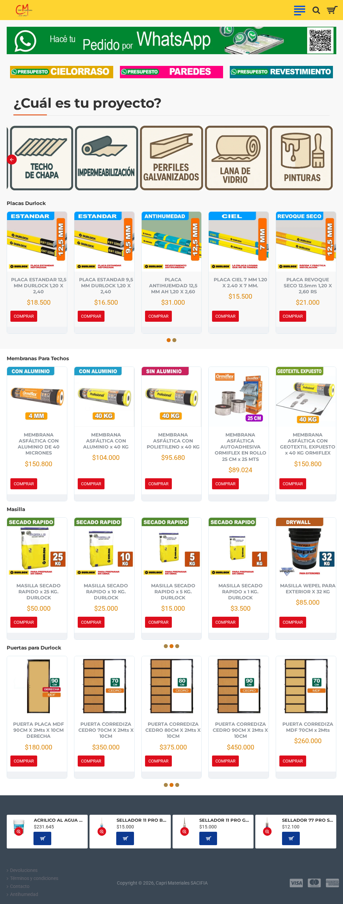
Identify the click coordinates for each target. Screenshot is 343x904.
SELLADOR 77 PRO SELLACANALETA (308, 820)
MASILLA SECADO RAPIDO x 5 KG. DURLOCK (173, 592)
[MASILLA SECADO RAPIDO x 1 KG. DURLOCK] (239, 548)
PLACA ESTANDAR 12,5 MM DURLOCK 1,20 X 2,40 (38, 286)
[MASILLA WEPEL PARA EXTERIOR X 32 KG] (306, 548)
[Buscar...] (314, 10)
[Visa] (296, 883)
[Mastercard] (314, 883)
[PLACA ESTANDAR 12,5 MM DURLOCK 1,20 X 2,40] (37, 242)
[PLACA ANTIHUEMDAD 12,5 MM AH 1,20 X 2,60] (172, 242)
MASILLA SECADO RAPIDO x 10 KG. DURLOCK (106, 592)
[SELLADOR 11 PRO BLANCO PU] (101, 826)
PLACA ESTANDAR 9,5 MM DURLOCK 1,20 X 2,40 (106, 286)
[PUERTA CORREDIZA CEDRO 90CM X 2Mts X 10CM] (239, 686)
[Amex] (332, 883)
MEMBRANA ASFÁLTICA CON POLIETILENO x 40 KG (173, 441)
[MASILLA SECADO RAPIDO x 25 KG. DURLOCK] (37, 548)
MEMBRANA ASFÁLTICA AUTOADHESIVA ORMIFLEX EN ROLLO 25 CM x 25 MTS (240, 447)
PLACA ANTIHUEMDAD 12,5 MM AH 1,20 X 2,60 (173, 286)
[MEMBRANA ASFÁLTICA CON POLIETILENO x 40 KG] (172, 397)
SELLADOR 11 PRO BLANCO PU (142, 820)
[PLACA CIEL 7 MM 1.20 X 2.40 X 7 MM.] (239, 242)
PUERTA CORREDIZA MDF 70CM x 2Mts (307, 727)
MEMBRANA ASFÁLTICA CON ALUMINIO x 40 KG (106, 441)
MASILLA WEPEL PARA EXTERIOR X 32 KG (308, 589)
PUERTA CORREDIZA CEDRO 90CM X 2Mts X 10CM (240, 730)
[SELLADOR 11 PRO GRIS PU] (184, 826)
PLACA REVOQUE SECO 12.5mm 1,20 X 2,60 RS (308, 286)
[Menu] (299, 10)
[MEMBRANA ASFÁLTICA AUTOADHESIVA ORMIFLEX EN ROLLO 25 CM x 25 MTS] (239, 397)
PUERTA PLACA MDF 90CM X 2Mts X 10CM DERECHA (38, 730)
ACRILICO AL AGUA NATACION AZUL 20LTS (59, 820)
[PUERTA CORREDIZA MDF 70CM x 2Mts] (306, 686)
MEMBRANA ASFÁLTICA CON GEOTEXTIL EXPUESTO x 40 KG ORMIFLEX (307, 444)
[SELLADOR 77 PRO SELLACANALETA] (267, 826)
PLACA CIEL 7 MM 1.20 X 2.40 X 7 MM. (240, 283)
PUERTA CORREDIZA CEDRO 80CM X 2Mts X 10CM (173, 730)
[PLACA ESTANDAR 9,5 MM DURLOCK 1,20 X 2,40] (104, 242)
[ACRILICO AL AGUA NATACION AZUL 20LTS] (18, 826)
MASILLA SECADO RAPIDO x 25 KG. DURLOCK (38, 592)
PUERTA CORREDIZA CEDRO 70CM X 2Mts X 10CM (106, 730)
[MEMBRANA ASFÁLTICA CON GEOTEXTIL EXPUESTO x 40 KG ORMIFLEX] (306, 397)
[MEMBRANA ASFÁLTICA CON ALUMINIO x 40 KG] (104, 397)
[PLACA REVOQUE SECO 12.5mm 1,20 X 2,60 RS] (306, 242)
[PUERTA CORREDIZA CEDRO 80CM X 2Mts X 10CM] (172, 686)
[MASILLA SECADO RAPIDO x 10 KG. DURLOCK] (104, 548)
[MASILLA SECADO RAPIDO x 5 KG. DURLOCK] (172, 548)
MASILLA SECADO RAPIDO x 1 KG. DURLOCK (240, 592)
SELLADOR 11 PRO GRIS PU (225, 820)
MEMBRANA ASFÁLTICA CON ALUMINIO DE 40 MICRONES (39, 444)
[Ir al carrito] (332, 10)
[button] (12, 160)
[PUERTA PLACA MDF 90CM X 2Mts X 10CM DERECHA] (37, 686)
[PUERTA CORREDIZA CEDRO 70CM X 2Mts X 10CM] (104, 686)
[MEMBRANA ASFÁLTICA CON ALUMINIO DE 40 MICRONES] (37, 397)
